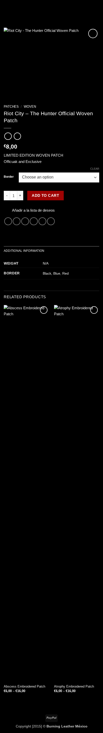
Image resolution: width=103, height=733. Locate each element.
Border (9, 176)
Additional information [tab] (24, 251)
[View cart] (96, 8)
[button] (7, 9)
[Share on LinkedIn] (51, 221)
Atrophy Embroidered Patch (74, 686)
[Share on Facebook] (16, 221)
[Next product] (8, 136)
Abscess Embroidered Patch (24, 686)
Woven (30, 106)
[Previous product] (17, 136)
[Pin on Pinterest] (42, 221)
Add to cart (45, 196)
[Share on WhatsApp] (8, 221)
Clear (94, 168)
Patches (11, 106)
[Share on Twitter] (25, 221)
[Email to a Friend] (34, 221)
